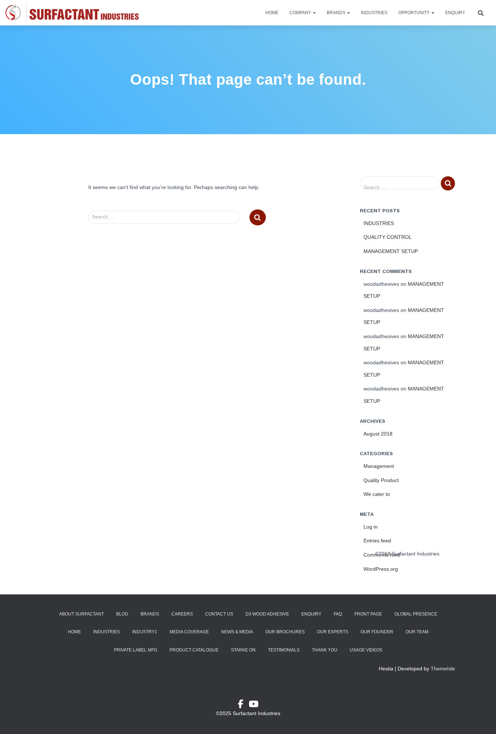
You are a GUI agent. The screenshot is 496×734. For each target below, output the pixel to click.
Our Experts (332, 631)
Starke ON (243, 650)
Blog (122, 614)
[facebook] (243, 705)
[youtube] (254, 705)
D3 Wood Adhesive (267, 614)
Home (272, 12)
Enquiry (455, 12)
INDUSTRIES (378, 223)
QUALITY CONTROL (387, 237)
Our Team (417, 631)
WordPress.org (380, 569)
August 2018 (378, 434)
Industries (374, 12)
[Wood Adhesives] (72, 13)
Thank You (324, 650)
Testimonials (284, 650)
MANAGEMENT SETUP (390, 251)
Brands (336, 12)
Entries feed (377, 541)
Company (300, 12)
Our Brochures (285, 631)
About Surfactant (81, 614)
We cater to (376, 494)
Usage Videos (366, 650)
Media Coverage (189, 631)
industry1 (144, 631)
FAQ (338, 614)
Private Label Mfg (135, 650)
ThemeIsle (443, 668)
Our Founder (377, 631)
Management (378, 466)
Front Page (368, 614)
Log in (370, 527)
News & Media (237, 631)
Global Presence (415, 614)
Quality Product (381, 480)
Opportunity (414, 12)
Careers (182, 614)
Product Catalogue (194, 650)
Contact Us (219, 614)
